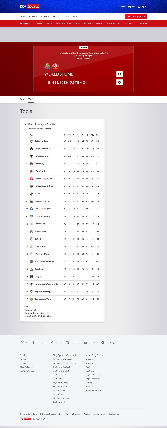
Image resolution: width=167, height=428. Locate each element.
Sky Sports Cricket (61, 371)
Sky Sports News (60, 390)
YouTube (92, 343)
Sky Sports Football (61, 367)
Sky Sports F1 (58, 379)
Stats (22, 99)
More (75, 16)
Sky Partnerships (92, 379)
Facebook (41, 343)
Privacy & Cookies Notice (51, 414)
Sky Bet (66, 16)
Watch (56, 16)
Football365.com (27, 371)
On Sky (128, 23)
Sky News (89, 363)
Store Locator (91, 386)
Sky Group (89, 371)
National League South (39, 124)
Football (26, 23)
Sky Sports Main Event (62, 359)
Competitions (114, 23)
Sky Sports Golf (59, 375)
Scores (44, 16)
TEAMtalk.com (26, 367)
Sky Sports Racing (61, 398)
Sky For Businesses (93, 375)
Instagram (74, 343)
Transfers (88, 23)
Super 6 (23, 363)
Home (23, 16)
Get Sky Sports (128, 6)
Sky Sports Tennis (60, 382)
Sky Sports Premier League (64, 363)
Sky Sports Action (60, 386)
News (39, 23)
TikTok (58, 343)
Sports (32, 16)
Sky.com (89, 359)
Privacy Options (73, 414)
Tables (77, 23)
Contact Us (114, 414)
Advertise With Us (93, 390)
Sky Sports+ (58, 394)
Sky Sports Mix (59, 402)
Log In (144, 6)
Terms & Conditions (28, 414)
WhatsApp (111, 343)
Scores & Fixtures (63, 23)
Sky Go (88, 367)
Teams (99, 23)
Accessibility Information (94, 414)
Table (31, 99)
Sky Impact (90, 382)
